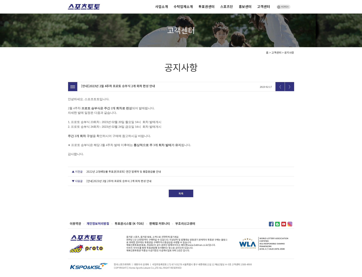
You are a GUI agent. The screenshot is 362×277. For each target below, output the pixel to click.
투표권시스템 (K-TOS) (129, 223)
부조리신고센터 (185, 223)
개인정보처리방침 (98, 223)
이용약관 (75, 223)
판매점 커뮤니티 (159, 223)
